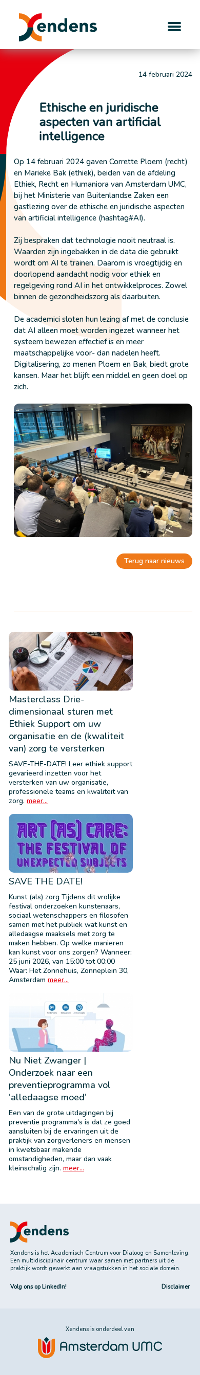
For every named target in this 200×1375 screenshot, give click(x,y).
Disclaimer (176, 1287)
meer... (37, 801)
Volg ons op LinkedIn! (38, 1287)
